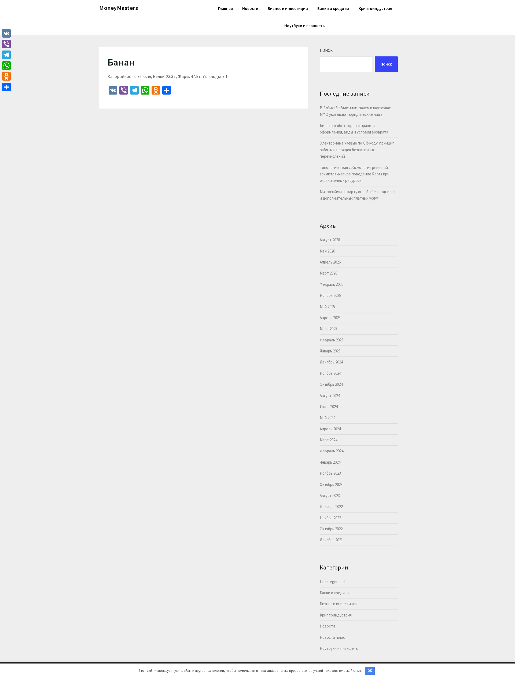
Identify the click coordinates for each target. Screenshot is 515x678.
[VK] (6, 33)
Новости (250, 8)
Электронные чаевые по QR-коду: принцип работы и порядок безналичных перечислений (357, 149)
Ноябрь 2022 (330, 517)
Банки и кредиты (333, 8)
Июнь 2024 (329, 406)
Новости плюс (332, 637)
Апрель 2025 (330, 317)
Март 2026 (328, 273)
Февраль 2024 (331, 450)
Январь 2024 (330, 462)
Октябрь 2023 (331, 484)
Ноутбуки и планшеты (305, 25)
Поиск (326, 50)
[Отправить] (6, 87)
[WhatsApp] (6, 65)
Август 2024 (330, 395)
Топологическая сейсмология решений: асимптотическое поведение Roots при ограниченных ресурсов (354, 174)
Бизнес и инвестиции (288, 8)
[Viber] (6, 44)
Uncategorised (332, 581)
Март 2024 (328, 439)
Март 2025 (328, 328)
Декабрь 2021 (331, 539)
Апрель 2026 (330, 262)
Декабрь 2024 (331, 362)
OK (369, 670)
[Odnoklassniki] (6, 76)
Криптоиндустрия (375, 8)
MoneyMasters (118, 8)
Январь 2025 (330, 351)
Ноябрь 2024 (330, 373)
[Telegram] (6, 54)
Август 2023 (330, 495)
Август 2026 (330, 239)
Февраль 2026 (331, 284)
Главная (225, 8)
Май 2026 (327, 251)
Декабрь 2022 (331, 506)
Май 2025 (327, 306)
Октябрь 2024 (331, 384)
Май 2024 (327, 417)
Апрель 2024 (330, 428)
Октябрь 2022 (331, 528)
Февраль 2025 (331, 339)
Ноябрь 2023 (330, 473)
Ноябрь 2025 (330, 295)
